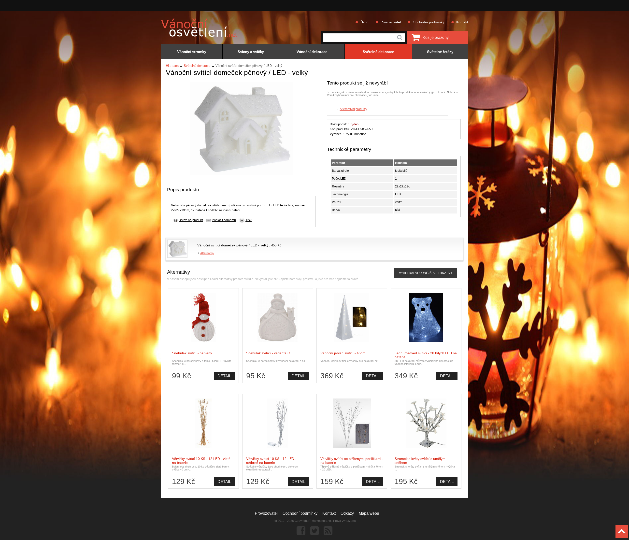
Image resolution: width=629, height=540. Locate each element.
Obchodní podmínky (428, 22)
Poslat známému (224, 220)
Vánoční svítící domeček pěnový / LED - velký (233, 245)
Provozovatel (391, 22)
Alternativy (207, 253)
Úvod (364, 22)
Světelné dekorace (197, 66)
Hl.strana (172, 66)
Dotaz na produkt (191, 220)
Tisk (248, 220)
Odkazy (347, 513)
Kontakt (462, 22)
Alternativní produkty (353, 109)
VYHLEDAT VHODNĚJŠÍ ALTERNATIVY (425, 273)
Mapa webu (369, 513)
